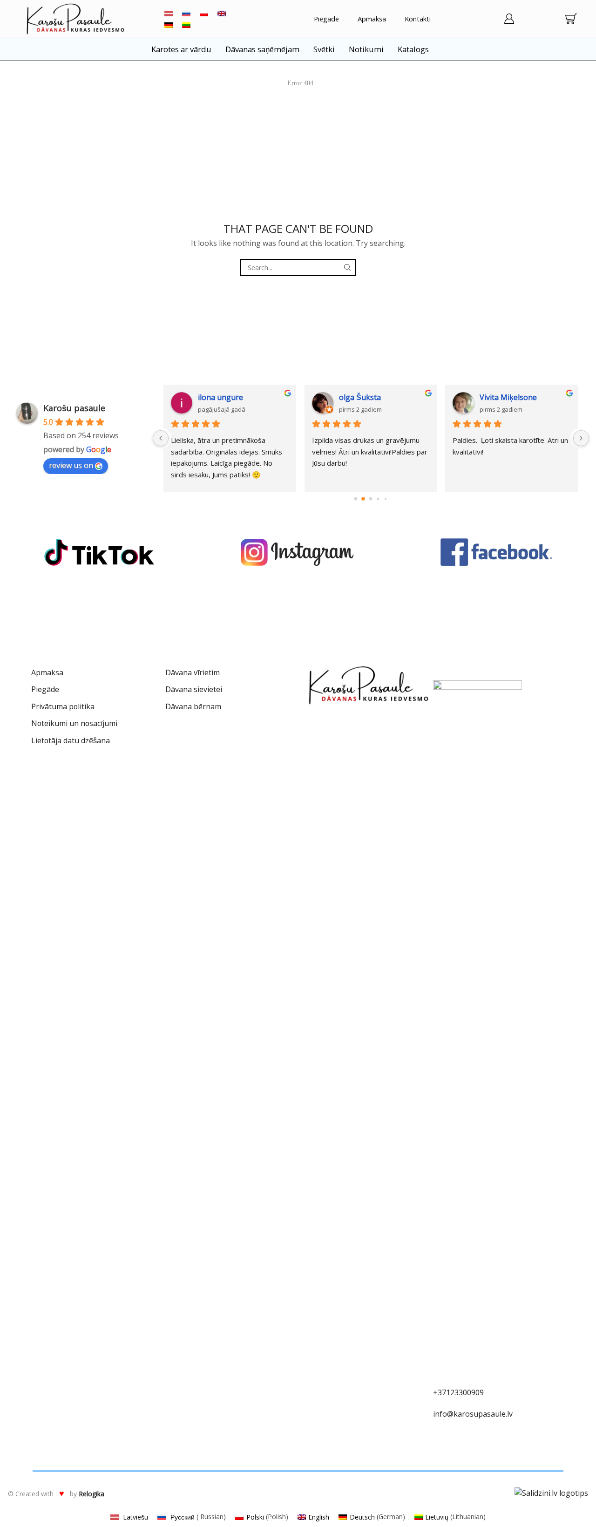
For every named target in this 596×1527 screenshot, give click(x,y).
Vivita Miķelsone (423, 397)
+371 (441, 1392)
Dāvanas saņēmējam (262, 49)
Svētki (324, 49)
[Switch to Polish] (204, 13)
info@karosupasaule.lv (473, 1414)
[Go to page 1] (363, 499)
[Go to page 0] (356, 498)
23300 (460, 1392)
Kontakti (418, 18)
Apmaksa (372, 18)
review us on (71, 465)
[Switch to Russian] (186, 13)
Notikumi (366, 49)
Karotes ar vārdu (181, 49)
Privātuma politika (63, 706)
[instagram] (298, 552)
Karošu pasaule (74, 408)
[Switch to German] (168, 25)
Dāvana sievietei (193, 689)
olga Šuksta (275, 397)
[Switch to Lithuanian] (186, 25)
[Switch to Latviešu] (168, 13)
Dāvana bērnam (193, 706)
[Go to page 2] (370, 499)
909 (477, 1392)
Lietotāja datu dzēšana (70, 740)
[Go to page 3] (378, 499)
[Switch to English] (221, 13)
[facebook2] (497, 552)
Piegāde (326, 18)
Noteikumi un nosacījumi (74, 723)
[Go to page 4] (386, 498)
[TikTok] (99, 552)
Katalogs (413, 49)
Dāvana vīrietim (192, 672)
